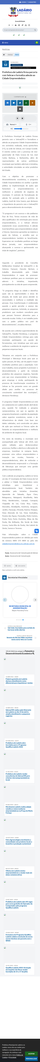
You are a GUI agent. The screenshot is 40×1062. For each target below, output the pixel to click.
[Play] (17, 118)
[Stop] (22, 118)
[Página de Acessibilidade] (29, 25)
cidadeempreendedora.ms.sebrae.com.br (18, 544)
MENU (6, 42)
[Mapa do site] (25, 25)
